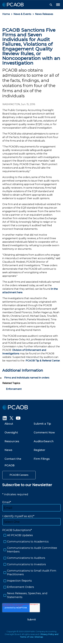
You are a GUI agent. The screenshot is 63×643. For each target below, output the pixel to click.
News (8, 450)
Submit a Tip (42, 423)
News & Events (22, 14)
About (9, 423)
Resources (12, 441)
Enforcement (14, 389)
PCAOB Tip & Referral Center (43, 360)
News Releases (44, 14)
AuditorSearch (44, 441)
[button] (51, 5)
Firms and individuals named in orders (26, 377)
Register (39, 450)
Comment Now (44, 432)
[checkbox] (31, 566)
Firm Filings (42, 458)
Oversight (11, 432)
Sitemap (39, 637)
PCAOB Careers (19, 475)
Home (6, 14)
